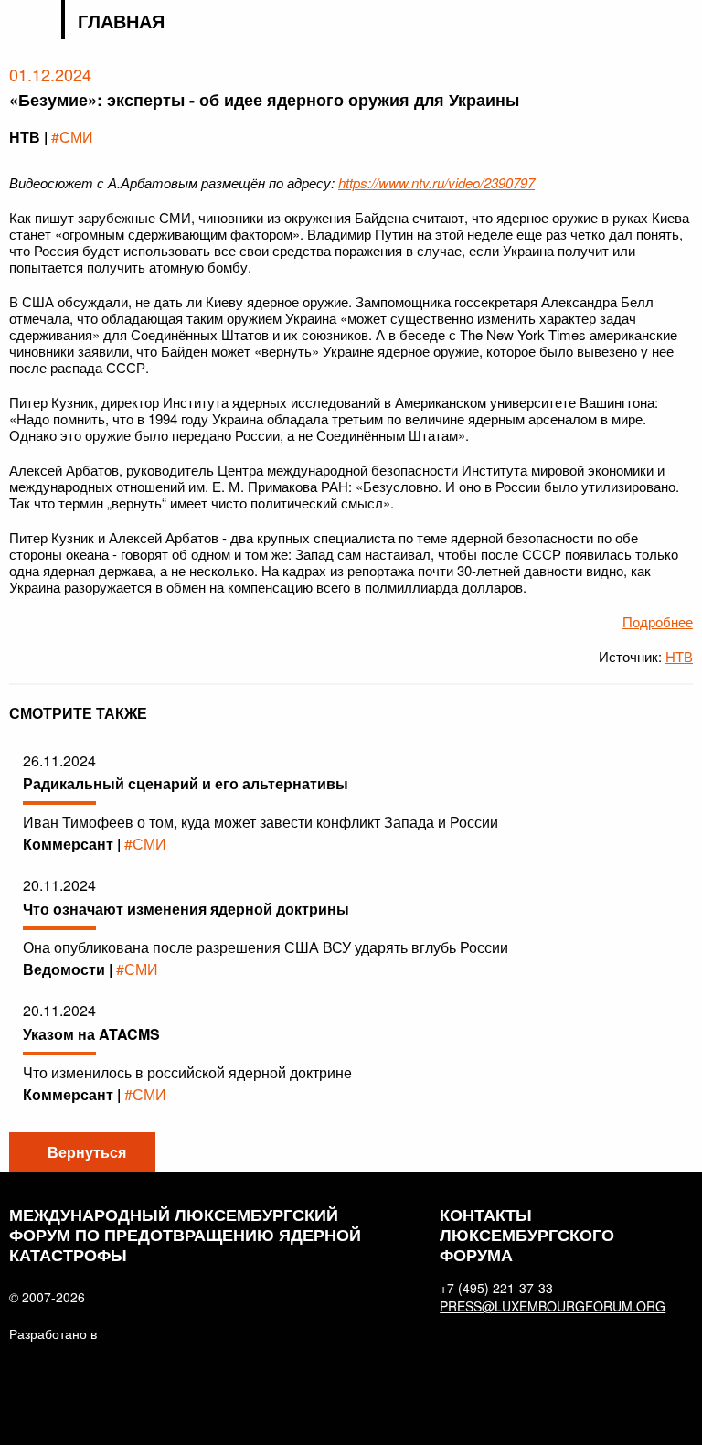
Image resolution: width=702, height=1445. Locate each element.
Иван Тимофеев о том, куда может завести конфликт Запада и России (260, 821)
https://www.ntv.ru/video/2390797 (436, 182)
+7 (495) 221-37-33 (496, 1288)
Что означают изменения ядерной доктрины (186, 908)
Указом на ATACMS (91, 1033)
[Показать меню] (681, 22)
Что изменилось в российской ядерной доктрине (187, 1072)
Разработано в (53, 1333)
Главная (121, 21)
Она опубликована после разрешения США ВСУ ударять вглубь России (265, 947)
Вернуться (87, 1151)
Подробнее (657, 621)
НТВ (679, 656)
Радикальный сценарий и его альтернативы (185, 783)
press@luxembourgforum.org (542, 1306)
